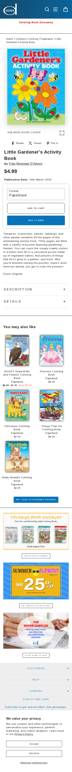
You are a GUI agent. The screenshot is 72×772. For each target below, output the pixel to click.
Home (9, 39)
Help (36, 679)
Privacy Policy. (24, 734)
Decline (34, 753)
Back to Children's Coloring (39, 500)
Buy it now (36, 220)
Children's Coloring (27, 39)
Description (18, 289)
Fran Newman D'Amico (25, 163)
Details (12, 301)
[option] (36, 22)
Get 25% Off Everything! (36, 606)
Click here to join (36, 655)
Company (36, 691)
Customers (36, 668)
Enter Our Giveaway (36, 556)
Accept (34, 743)
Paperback (47, 39)
